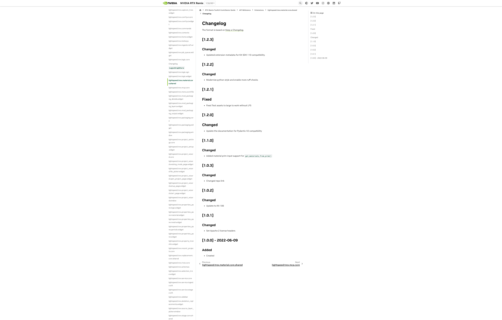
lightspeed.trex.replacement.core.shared (181, 257)
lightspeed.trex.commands (180, 28)
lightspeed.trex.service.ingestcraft (181, 284)
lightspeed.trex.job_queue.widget (181, 54)
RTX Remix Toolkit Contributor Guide (220, 10)
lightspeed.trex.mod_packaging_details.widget (181, 97)
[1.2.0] (313, 33)
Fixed (312, 29)
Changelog (173, 64)
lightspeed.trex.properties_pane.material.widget (181, 213)
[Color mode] (306, 3)
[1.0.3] (313, 45)
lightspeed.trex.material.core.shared (181, 82)
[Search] (300, 3)
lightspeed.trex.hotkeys (179, 41)
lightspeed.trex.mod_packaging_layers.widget (181, 104)
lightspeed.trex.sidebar (178, 297)
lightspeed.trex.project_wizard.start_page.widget (181, 191)
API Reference (245, 10)
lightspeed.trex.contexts (179, 32)
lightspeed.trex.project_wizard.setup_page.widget (181, 184)
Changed (314, 37)
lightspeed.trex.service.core (180, 278)
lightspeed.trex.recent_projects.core (181, 250)
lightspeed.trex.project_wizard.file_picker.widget (181, 170)
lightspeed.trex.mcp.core (179, 87)
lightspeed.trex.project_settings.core (181, 141)
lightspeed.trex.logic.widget (180, 76)
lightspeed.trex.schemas (179, 267)
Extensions (259, 10)
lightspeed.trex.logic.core (179, 59)
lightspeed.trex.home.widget (181, 37)
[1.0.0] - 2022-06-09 (318, 58)
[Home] (200, 10)
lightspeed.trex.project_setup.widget (181, 148)
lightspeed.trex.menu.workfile (181, 92)
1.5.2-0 (209, 3)
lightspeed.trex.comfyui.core (181, 17)
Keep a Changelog (234, 30)
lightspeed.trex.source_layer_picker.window (181, 310)
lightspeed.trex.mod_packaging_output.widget (181, 112)
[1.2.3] (313, 16)
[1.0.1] (313, 54)
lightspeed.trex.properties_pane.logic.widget (181, 206)
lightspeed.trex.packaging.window (181, 133)
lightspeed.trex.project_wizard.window (181, 199)
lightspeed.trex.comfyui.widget (181, 23)
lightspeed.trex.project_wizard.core (181, 155)
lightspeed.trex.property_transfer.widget (181, 242)
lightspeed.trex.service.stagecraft (181, 291)
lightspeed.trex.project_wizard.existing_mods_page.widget (181, 162)
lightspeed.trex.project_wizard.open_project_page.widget (181, 177)
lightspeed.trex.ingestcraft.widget (181, 46)
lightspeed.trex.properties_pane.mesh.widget (181, 220)
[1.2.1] (313, 25)
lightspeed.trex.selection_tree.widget (181, 272)
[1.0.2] (313, 50)
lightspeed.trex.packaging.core (181, 119)
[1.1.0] (313, 41)
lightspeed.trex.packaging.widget (181, 126)
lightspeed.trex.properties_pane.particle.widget (181, 228)
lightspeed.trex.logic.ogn (179, 72)
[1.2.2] (313, 21)
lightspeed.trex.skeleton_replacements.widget (181, 302)
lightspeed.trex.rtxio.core (179, 263)
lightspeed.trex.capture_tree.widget (181, 11)
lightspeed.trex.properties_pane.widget (181, 235)
